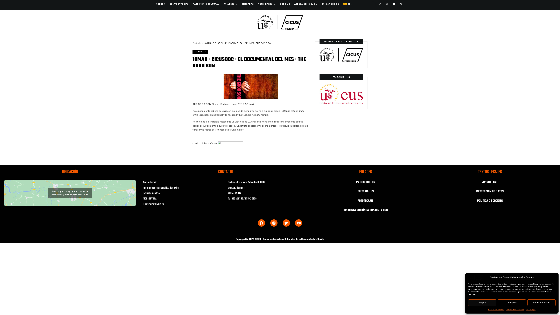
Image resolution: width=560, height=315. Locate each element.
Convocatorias (179, 4)
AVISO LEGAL (490, 182)
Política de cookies (496, 309)
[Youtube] (298, 223)
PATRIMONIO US (365, 182)
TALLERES (229, 4)
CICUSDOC (200, 52)
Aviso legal (531, 309)
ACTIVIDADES (265, 4)
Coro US (285, 4)
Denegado (511, 302)
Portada (196, 43)
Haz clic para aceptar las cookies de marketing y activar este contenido (70, 193)
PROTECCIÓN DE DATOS (490, 191)
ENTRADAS (248, 4)
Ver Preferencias (541, 302)
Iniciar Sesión (330, 4)
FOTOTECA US (365, 200)
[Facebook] (261, 223)
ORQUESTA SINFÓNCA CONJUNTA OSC (365, 210)
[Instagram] (274, 223)
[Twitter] (286, 223)
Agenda (160, 4)
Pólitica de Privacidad (515, 309)
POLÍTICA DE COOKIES (490, 200)
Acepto (482, 302)
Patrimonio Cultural (206, 4)
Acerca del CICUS (304, 4)
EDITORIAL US (365, 191)
